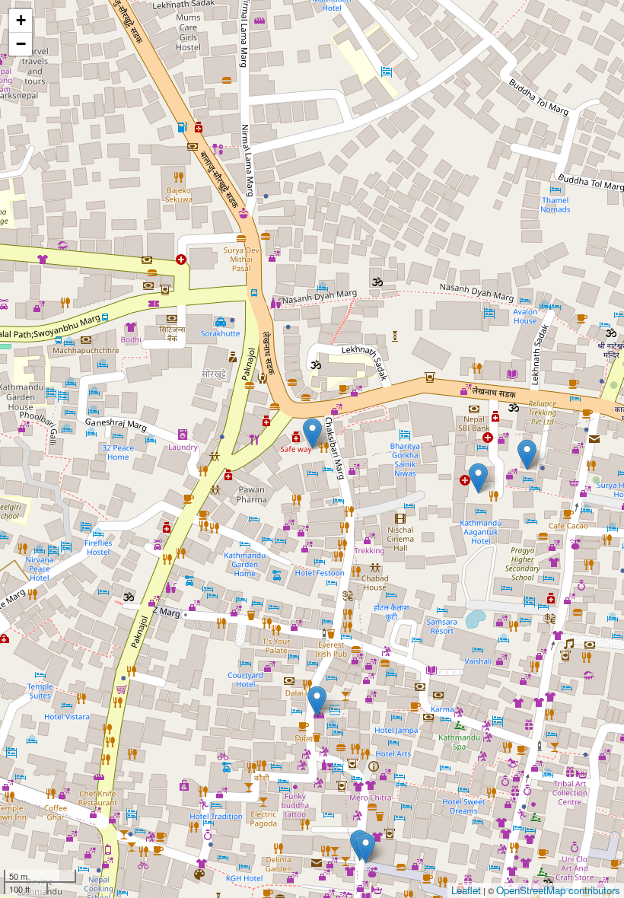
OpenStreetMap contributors (558, 890)
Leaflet (466, 890)
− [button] (21, 43)
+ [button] (21, 20)
